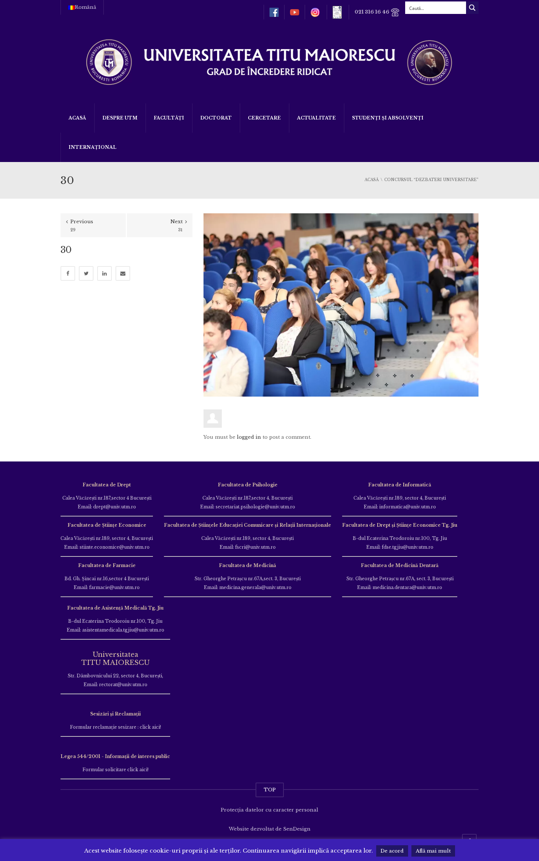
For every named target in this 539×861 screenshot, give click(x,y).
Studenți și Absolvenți (387, 118)
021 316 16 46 (372, 12)
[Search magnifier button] (472, 7)
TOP (270, 790)
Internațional (93, 147)
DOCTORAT (216, 118)
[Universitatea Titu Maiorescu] (269, 61)
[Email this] (122, 273)
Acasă (77, 118)
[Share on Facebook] (67, 273)
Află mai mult (433, 851)
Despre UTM (120, 118)
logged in (249, 437)
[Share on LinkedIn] (104, 273)
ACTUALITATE (316, 118)
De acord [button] (392, 851)
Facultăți (169, 118)
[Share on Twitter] (86, 273)
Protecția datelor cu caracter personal (269, 810)
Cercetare (264, 118)
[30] (340, 304)
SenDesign (297, 829)
